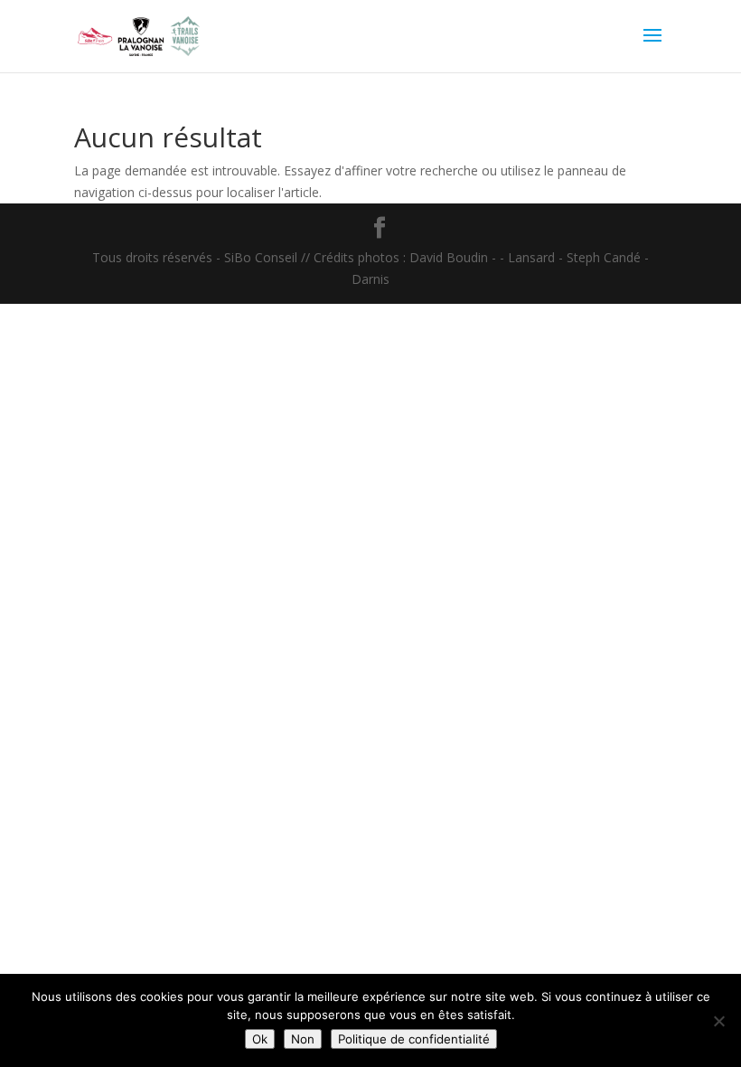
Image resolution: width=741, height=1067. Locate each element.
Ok (259, 1039)
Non (302, 1039)
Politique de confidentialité (414, 1039)
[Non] (718, 1021)
